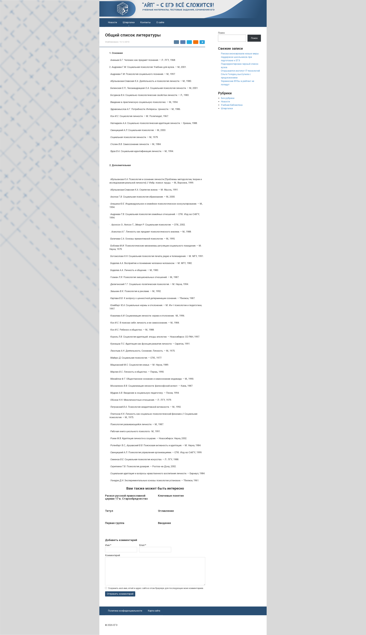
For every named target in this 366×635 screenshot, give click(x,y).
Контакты (145, 22)
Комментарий (112, 555)
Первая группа (114, 523)
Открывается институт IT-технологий (240, 70)
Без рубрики (227, 98)
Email (142, 545)
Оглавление (166, 510)
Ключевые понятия (171, 495)
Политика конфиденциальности (125, 610)
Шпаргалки (129, 22)
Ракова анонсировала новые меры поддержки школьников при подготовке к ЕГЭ (240, 57)
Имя (108, 545)
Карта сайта (154, 610)
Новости (112, 22)
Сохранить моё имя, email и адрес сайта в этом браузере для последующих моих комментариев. (156, 588)
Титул (109, 510)
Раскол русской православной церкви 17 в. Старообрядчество (126, 497)
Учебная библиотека (231, 105)
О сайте (160, 22)
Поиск (221, 32)
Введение (164, 523)
